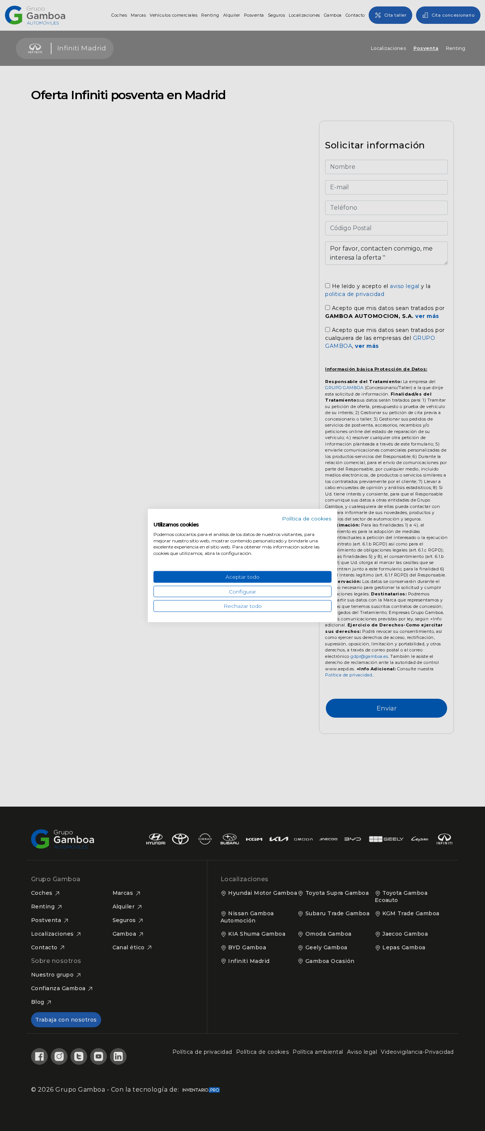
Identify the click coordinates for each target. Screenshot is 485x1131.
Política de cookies (307, 519)
